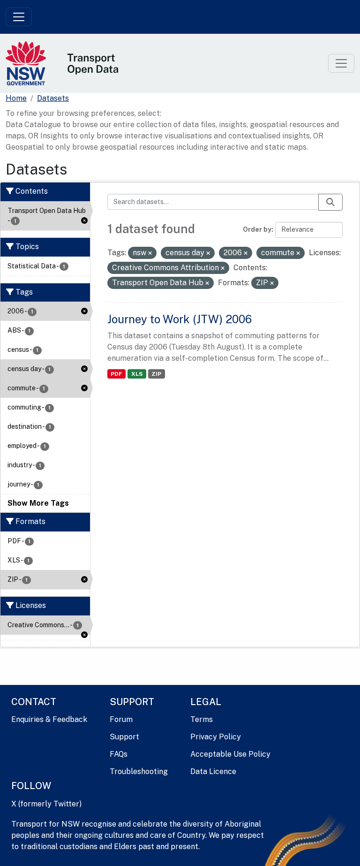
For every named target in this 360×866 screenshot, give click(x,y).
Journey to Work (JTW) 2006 (179, 319)
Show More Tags (38, 503)
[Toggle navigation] (19, 17)
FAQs (119, 754)
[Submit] (330, 202)
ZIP (156, 374)
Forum (121, 719)
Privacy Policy (215, 736)
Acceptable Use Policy (230, 754)
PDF (116, 374)
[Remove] (150, 253)
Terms (201, 719)
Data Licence (213, 771)
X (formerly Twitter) (46, 803)
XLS (136, 374)
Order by (257, 229)
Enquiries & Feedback (49, 719)
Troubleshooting (139, 771)
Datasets (53, 98)
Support (124, 736)
